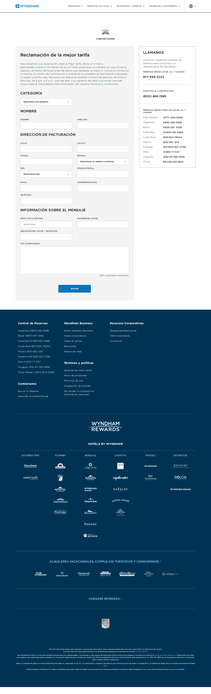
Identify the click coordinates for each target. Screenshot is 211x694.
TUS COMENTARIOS (30, 244)
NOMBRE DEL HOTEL (87, 218)
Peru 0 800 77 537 (29, 362)
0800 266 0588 (172, 122)
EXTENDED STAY (30, 455)
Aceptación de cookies (77, 386)
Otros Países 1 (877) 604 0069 (36, 372)
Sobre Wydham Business (78, 330)
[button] (105, 561)
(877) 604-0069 (173, 117)
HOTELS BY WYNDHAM (105, 444)
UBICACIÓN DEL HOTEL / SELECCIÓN (38, 231)
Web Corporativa (120, 335)
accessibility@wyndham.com (165, 655)
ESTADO (81, 156)
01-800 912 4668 (173, 132)
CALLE (23, 143)
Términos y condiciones (104, 84)
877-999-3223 (153, 77)
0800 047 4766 (172, 127)
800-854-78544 (172, 137)
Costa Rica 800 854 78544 (34, 346)
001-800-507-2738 (174, 147)
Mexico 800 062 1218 (30, 351)
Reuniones (70, 346)
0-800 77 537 (171, 152)
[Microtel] (60, 490)
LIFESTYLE (121, 455)
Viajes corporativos (75, 335)
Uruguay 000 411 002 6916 (34, 367)
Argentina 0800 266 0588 (33, 330)
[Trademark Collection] (150, 478)
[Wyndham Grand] (180, 490)
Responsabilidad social (123, 330)
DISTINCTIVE (181, 455)
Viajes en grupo (73, 341)
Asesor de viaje (73, 351)
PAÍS (22, 168)
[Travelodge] (60, 513)
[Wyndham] (150, 467)
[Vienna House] (120, 501)
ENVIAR (74, 289)
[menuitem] (75, 6)
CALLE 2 (81, 143)
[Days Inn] (60, 467)
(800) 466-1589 (154, 96)
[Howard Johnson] (60, 501)
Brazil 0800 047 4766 (31, 335)
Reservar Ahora (183, 18)
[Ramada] (90, 524)
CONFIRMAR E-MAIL (87, 182)
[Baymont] (90, 513)
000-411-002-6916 (174, 157)
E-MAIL (23, 182)
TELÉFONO (25, 195)
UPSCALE (151, 455)
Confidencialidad (141, 651)
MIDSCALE (90, 455)
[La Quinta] (90, 467)
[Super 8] (60, 478)
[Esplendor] (120, 478)
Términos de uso (73, 380)
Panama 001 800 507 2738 (34, 356)
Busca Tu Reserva (28, 391)
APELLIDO (82, 120)
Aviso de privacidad (75, 375)
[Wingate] (90, 478)
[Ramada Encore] (90, 536)
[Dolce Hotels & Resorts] (180, 478)
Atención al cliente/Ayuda (33, 396)
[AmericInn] (90, 501)
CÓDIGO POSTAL (85, 168)
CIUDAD (24, 156)
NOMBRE (24, 120)
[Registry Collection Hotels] (180, 467)
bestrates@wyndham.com (35, 67)
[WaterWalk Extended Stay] (30, 478)
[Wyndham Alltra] (120, 513)
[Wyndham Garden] (90, 490)
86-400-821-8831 (173, 161)
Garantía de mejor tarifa (78, 370)
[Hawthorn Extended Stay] (30, 467)
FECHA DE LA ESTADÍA (31, 218)
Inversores (116, 341)
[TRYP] (120, 467)
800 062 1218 (171, 142)
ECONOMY (60, 455)
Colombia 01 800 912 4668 (34, 341)
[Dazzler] (120, 490)
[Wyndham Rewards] (105, 426)
